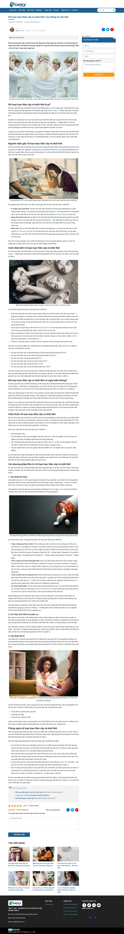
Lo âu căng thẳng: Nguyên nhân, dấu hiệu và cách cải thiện (66, 890)
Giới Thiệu (21, 10)
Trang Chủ (12, 10)
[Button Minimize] (76, 37)
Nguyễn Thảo (20, 31)
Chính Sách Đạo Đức (70, 908)
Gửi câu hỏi (99, 74)
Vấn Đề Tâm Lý (35, 22)
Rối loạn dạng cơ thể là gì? (25, 798)
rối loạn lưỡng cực (62, 214)
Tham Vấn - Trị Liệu (22, 22)
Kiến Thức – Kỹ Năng (34, 10)
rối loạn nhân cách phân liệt (26, 231)
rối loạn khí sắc (45, 328)
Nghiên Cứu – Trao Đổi (69, 10)
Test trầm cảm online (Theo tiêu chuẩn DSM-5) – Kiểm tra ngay (67, 866)
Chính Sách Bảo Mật (70, 904)
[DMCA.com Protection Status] (14, 929)
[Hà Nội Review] (85, 917)
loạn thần (52, 108)
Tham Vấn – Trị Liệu (51, 10)
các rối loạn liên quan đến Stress (37, 795)
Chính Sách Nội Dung (70, 911)
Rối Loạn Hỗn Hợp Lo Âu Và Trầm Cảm (29, 792)
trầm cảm (64, 762)
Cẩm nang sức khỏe (18, 4)
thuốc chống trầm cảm (45, 589)
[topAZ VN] (92, 917)
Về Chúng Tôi (49, 904)
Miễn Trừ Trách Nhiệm (70, 914)
